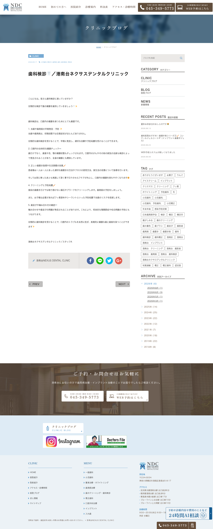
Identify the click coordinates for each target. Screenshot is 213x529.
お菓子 (170, 175)
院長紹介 (34, 483)
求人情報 (34, 498)
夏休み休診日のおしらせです (154, 124)
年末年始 (147, 209)
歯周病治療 (90, 488)
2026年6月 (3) (155, 292)
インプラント (166, 181)
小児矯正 (171, 203)
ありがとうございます (153, 175)
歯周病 (54, 62)
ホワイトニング (150, 192)
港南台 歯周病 (150, 254)
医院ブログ (34, 493)
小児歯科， (160, 198)
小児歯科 (44, 62)
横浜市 (49, 62)
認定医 (178, 265)
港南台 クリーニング (153, 248)
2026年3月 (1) (155, 301)
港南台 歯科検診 (169, 254)
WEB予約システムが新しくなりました (158, 152)
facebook (90, 260)
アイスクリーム (149, 181)
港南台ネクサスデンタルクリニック (159, 260)
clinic (35, 56)
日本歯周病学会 (150, 215)
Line (99, 260)
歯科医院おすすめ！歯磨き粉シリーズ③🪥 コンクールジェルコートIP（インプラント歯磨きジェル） (162, 138)
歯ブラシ (159, 226)
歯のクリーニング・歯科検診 (97, 493)
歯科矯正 (159, 237)
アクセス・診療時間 (38, 488)
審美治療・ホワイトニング (97, 483)
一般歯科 (89, 472)
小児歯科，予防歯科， (153, 203)
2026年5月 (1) (155, 297)
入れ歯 (88, 514)
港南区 (170, 237)
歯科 (59, 62)
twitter (109, 260)
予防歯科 (165, 192)
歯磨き (156, 232)
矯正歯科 (167, 265)
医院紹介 (34, 477)
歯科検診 (64, 62)
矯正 (157, 265)
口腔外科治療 (91, 503)
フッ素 (176, 186)
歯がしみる (148, 220)
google (118, 260)
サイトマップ (35, 503)
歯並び (170, 226)
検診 (163, 215)
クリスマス (148, 186)
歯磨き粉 (167, 232)
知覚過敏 (147, 265)
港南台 (70, 62)
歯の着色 (147, 226)
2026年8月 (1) (155, 288)
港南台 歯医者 (174, 248)
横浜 (171, 215)
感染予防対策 (161, 209)
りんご (180, 175)
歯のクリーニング (165, 220)
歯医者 (180, 226)
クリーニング (163, 186)
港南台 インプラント (153, 243)
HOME (98, 47)
